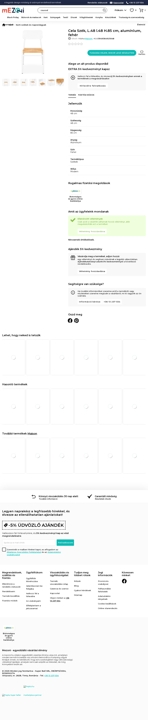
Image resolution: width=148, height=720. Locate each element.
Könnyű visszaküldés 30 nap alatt (58, 496)
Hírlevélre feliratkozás (93, 86)
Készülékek (110, 17)
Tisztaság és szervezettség (131, 17)
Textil (65, 17)
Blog (76, 586)
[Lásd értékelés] (107, 44)
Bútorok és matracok (31, 17)
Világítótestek (86, 17)
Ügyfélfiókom (34, 572)
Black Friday (13, 17)
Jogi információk (105, 574)
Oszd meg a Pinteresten (76, 320)
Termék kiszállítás (11, 596)
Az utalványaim (33, 601)
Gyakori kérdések (82, 590)
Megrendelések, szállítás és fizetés (12, 575)
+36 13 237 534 (136, 3)
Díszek (74, 17)
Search (104, 10)
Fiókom (119, 10)
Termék (72, 95)
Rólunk (77, 581)
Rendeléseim (8, 591)
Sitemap (78, 595)
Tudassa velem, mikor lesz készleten (112, 53)
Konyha (99, 17)
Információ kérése (89, 302)
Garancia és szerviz (59, 588)
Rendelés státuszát (97, 3)
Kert (46, 17)
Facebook (124, 581)
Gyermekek (8, 25)
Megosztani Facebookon (70, 320)
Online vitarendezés (107, 608)
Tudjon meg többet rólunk (82, 574)
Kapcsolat (118, 3)
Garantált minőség (106, 496)
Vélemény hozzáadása (92, 231)
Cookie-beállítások (107, 604)
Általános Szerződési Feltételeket (24, 552)
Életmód (141, 25)
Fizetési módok (86, 95)
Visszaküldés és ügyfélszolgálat (59, 574)
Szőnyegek (55, 17)
